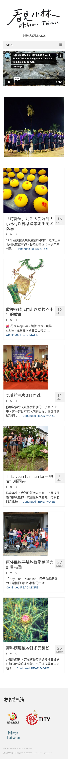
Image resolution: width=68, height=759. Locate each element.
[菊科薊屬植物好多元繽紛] (34, 620)
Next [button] (62, 127)
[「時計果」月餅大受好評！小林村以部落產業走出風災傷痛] (34, 190)
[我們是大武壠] (34, 127)
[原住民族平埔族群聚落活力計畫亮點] (34, 534)
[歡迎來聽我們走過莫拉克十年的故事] (34, 281)
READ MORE (40, 249)
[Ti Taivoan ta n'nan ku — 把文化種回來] (34, 448)
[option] (34, 127)
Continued (23, 249)
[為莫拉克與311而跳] (34, 367)
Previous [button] (6, 127)
